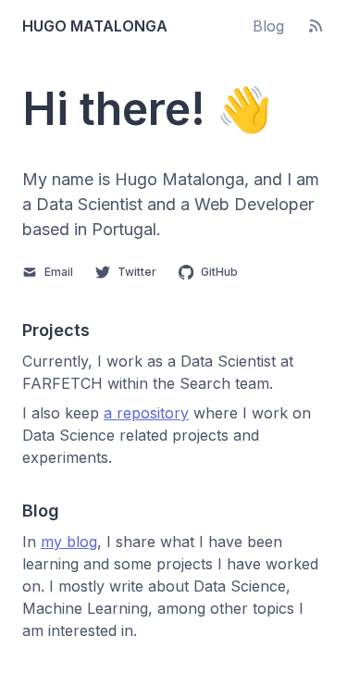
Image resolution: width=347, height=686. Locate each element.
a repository (146, 413)
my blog (69, 541)
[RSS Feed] (315, 26)
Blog (268, 26)
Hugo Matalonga (94, 26)
